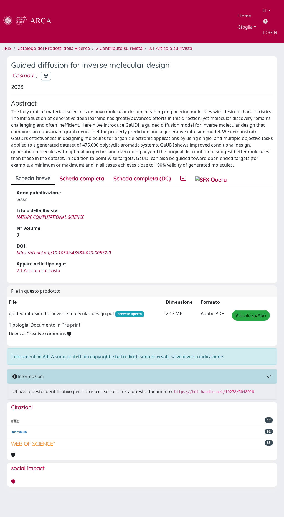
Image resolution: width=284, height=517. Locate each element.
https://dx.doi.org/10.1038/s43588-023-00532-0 (64, 253)
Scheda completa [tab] (82, 178)
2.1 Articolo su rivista (170, 48)
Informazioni (30, 376)
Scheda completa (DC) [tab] (142, 178)
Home (244, 16)
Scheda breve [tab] (33, 178)
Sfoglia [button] (245, 27)
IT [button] (265, 10)
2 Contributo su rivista (119, 48)
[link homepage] (30, 21)
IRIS (7, 48)
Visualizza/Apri (250, 315)
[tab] (183, 178)
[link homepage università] (66, 21)
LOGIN (270, 32)
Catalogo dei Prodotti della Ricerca (53, 48)
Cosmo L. (24, 75)
